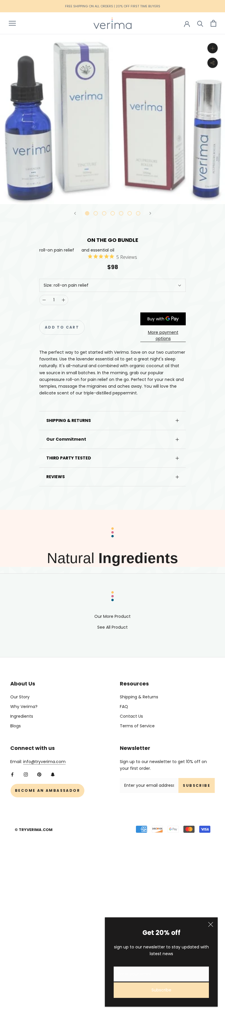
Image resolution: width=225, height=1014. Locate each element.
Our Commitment (66, 439)
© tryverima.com (33, 829)
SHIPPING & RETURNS (68, 420)
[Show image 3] (104, 213)
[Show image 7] (138, 213)
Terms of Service (137, 726)
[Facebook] (12, 774)
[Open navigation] (12, 23)
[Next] (150, 213)
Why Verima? (24, 706)
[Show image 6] (129, 213)
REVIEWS (55, 477)
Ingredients (21, 716)
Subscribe (161, 990)
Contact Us (131, 716)
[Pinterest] (39, 774)
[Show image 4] (112, 213)
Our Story (20, 697)
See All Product (112, 627)
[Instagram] (26, 774)
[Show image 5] (121, 213)
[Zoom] (212, 48)
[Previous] (75, 213)
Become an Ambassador (47, 790)
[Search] (200, 23)
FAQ (124, 706)
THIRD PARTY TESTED (68, 458)
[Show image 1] (87, 213)
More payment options (163, 335)
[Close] (210, 924)
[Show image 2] (95, 213)
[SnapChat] (53, 774)
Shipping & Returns (139, 697)
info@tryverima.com (44, 762)
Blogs (15, 726)
